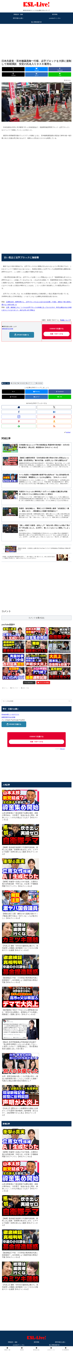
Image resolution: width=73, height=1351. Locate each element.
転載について (65, 320)
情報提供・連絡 (12, 1342)
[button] (69, 701)
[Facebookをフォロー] (19, 412)
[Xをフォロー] (54, 407)
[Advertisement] (36, 38)
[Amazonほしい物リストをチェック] (54, 421)
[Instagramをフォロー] (19, 417)
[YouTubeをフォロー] (54, 417)
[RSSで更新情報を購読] (54, 426)
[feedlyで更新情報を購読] (19, 426)
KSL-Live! (62, 748)
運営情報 (36, 1342)
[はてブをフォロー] (54, 412)
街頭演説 (40, 383)
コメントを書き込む (36, 618)
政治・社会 (6, 383)
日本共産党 (22, 383)
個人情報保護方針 (54, 1345)
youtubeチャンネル (18, 1345)
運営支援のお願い (60, 1342)
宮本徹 (14, 383)
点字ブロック (31, 383)
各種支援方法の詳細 (7, 328)
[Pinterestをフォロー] (19, 421)
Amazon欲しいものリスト (10, 714)
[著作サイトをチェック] (19, 407)
